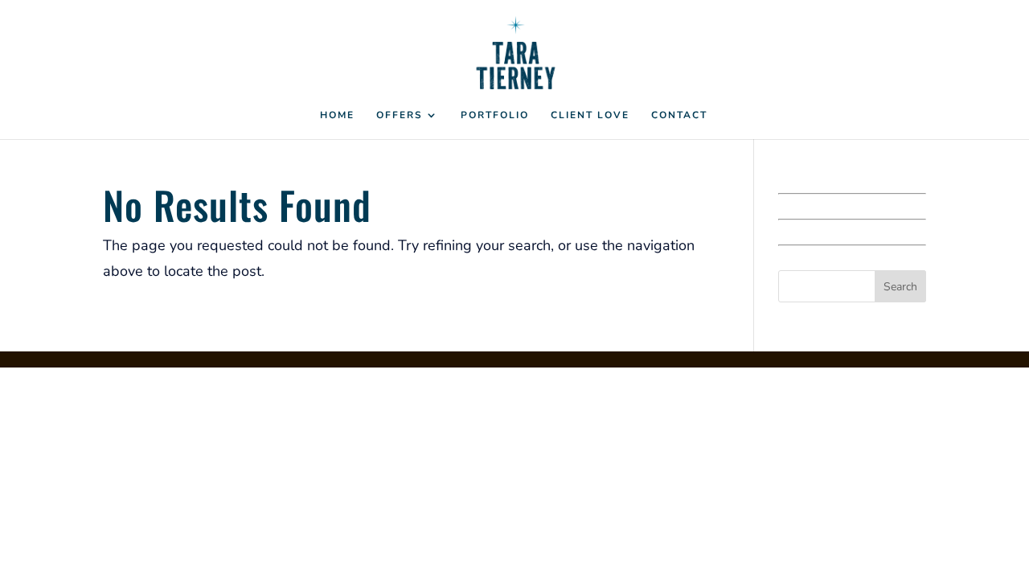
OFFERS (399, 115)
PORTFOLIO (495, 115)
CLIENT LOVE (590, 115)
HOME (337, 115)
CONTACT (679, 115)
